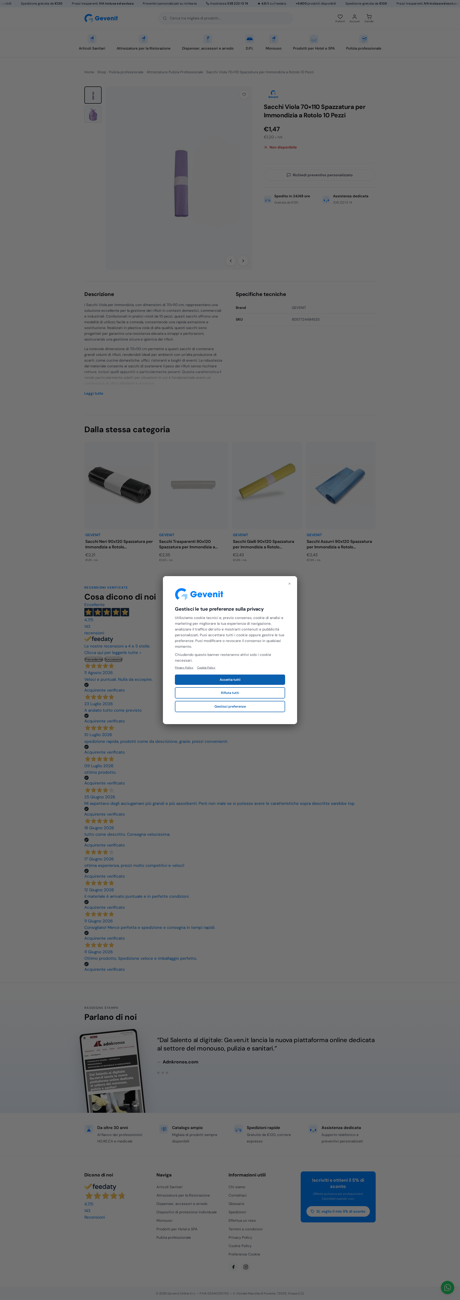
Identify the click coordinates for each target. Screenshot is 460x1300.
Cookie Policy (206, 667)
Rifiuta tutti (230, 693)
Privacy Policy (184, 667)
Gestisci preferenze (230, 706)
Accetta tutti (230, 679)
